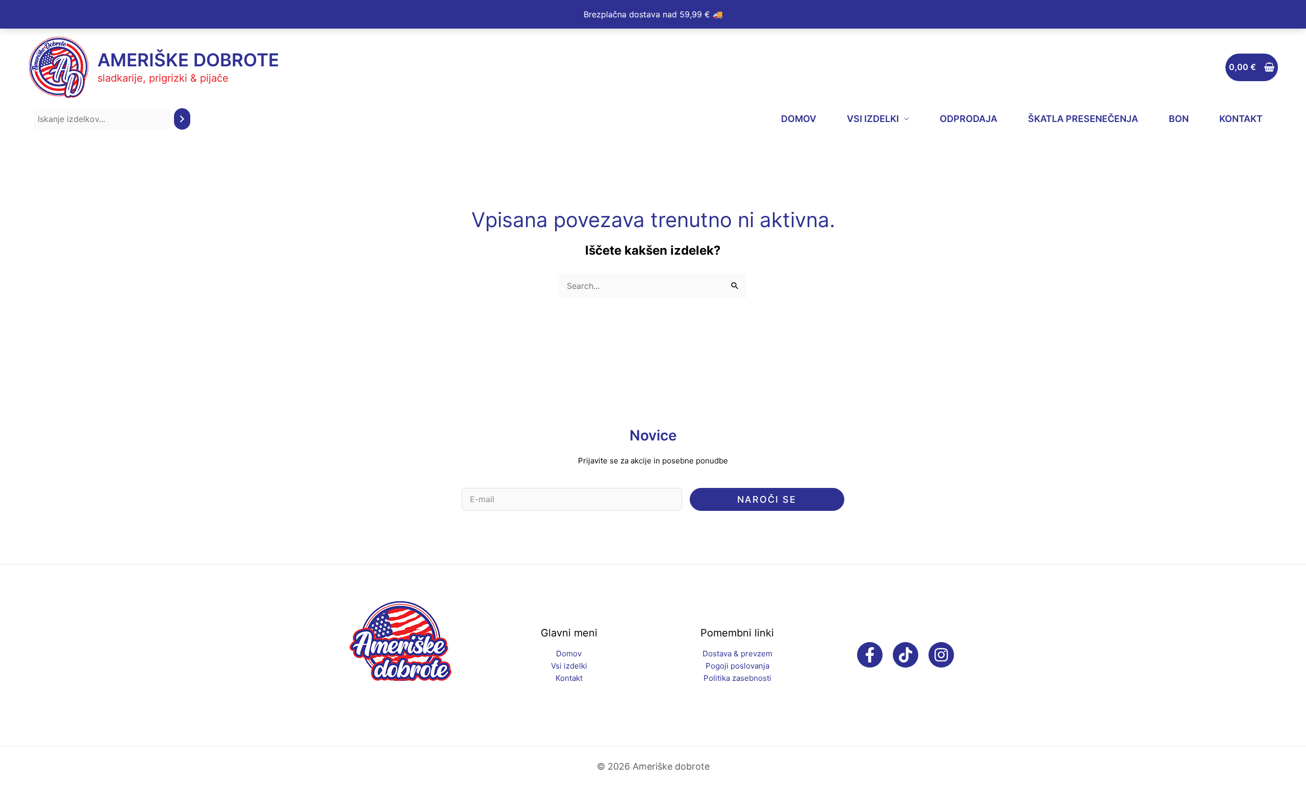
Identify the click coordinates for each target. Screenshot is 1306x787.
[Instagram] (941, 655)
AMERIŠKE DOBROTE (188, 59)
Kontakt (569, 678)
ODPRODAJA (968, 119)
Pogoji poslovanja (737, 666)
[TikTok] (905, 655)
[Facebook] (870, 655)
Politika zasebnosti (737, 678)
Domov (569, 653)
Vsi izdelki (569, 666)
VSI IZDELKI (873, 119)
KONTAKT (1241, 119)
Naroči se (766, 499)
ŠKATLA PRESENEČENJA (1083, 119)
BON (1179, 119)
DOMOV (798, 119)
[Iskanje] (182, 119)
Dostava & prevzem (737, 653)
